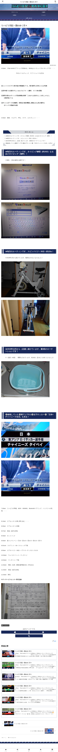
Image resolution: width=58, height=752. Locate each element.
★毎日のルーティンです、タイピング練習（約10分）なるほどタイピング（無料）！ (29, 136)
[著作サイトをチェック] (15, 632)
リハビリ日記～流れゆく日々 (29, 2)
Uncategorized (6, 625)
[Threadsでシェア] (22, 527)
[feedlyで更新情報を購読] (43, 632)
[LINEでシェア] (9, 532)
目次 (26, 132)
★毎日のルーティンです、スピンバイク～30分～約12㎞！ (22, 138)
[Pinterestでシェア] (22, 532)
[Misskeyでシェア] (48, 523)
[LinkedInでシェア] (35, 532)
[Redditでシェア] (35, 527)
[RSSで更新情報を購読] (29, 635)
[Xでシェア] (9, 523)
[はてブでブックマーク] (48, 527)
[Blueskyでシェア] (35, 523)
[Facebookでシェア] (9, 527)
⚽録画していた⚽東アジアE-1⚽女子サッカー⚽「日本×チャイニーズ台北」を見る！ (29, 143)
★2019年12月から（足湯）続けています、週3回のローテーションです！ (26, 140)
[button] (53, 411)
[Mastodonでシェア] (22, 523)
